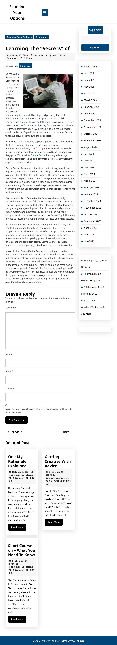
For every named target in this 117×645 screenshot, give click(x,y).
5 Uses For (89, 300)
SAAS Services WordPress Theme (50, 640)
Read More (18, 528)
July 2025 (89, 73)
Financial (25, 65)
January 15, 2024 (19, 55)
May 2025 (89, 86)
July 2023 (89, 234)
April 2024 (89, 174)
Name (9, 354)
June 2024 (89, 160)
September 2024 (92, 140)
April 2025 (89, 93)
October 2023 (91, 214)
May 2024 (89, 167)
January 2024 (91, 194)
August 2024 (91, 147)
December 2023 (92, 200)
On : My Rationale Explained (17, 461)
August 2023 (91, 227)
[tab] (45, 12)
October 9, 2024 (20, 472)
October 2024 (91, 133)
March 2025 (90, 100)
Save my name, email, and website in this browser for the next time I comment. (38, 410)
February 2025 (91, 106)
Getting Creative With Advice (58, 461)
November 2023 (92, 207)
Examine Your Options (17, 12)
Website (9, 388)
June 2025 (89, 79)
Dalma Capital (35, 121)
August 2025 (91, 66)
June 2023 (89, 241)
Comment (11, 307)
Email (9, 371)
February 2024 (91, 187)
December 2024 (92, 120)
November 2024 (92, 126)
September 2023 (92, 221)
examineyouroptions (45, 55)
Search (95, 30)
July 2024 (89, 153)
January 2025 (91, 113)
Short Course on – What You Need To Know (21, 550)
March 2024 (90, 180)
